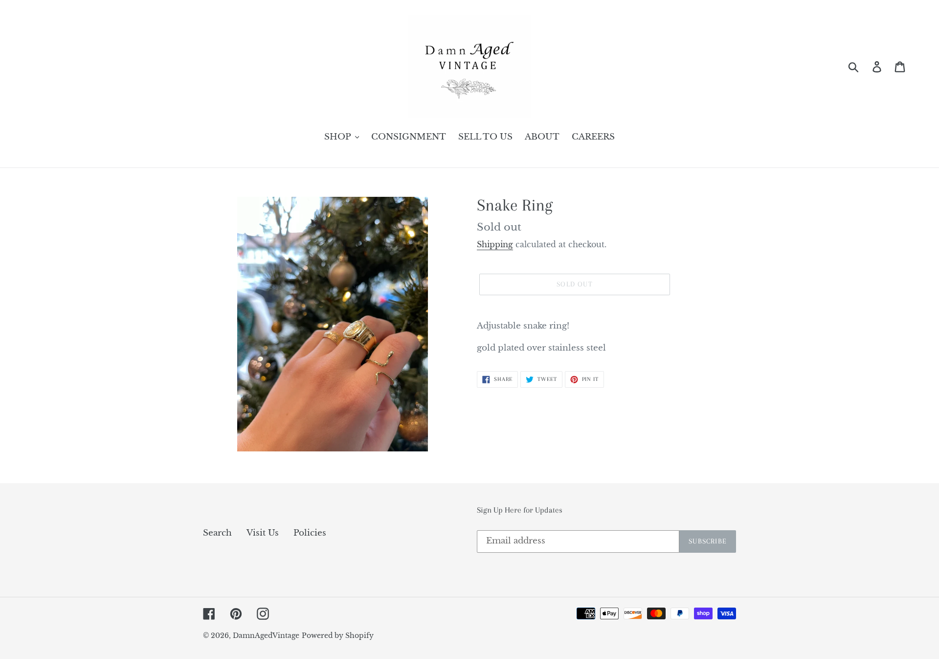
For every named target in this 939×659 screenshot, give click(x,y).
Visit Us (262, 533)
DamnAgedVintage (266, 635)
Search (217, 533)
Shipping (495, 244)
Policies (309, 533)
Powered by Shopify (338, 635)
